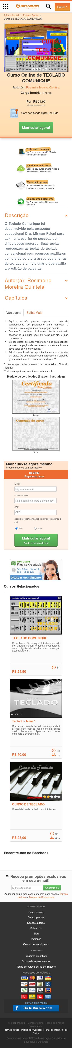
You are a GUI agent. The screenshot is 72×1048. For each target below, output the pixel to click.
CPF (16, 506)
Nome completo (21, 495)
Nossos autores (36, 923)
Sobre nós (36, 928)
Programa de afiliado (36, 956)
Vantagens (13, 312)
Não (40, 528)
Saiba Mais (34, 312)
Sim (20, 528)
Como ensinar (36, 912)
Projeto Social (31, 15)
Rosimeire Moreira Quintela (43, 87)
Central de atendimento (36, 944)
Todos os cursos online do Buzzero (36, 966)
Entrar (61, 7)
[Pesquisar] (48, 6)
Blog (36, 933)
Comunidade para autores (36, 961)
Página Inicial (11, 15)
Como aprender (36, 917)
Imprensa (36, 939)
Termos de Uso (12, 1029)
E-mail (17, 483)
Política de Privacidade (41, 897)
